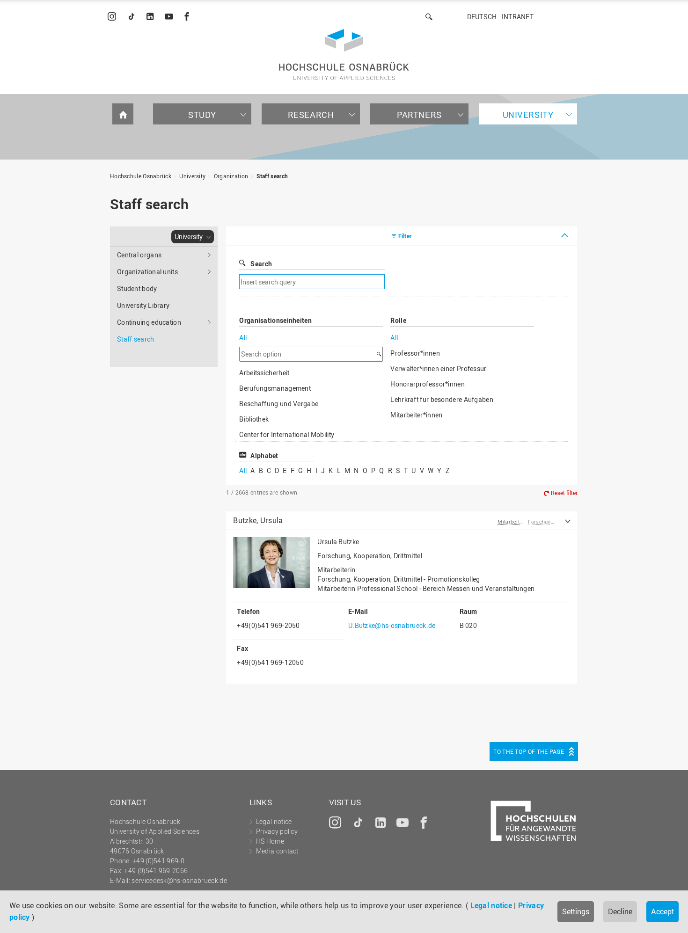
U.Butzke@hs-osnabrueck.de (392, 625)
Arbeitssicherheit (264, 372)
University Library (143, 305)
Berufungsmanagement (275, 388)
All (243, 337)
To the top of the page (528, 751)
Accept (662, 911)
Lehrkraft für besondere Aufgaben (441, 399)
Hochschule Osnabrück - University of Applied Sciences (344, 54)
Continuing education (149, 322)
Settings (575, 911)
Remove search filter (451, 282)
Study (202, 114)
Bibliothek (254, 419)
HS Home (270, 841)
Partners (419, 114)
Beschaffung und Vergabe (278, 403)
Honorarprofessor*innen (427, 383)
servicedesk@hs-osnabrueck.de (179, 880)
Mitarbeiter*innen (416, 414)
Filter (405, 236)
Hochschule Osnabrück (140, 176)
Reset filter (564, 492)
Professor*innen (415, 353)
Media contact (277, 850)
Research (311, 114)
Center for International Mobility (286, 434)
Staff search (272, 176)
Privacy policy (277, 831)
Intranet (518, 16)
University (528, 114)
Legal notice (491, 905)
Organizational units (147, 271)
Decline (620, 911)
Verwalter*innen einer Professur (438, 368)
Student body (137, 288)
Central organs (139, 254)
